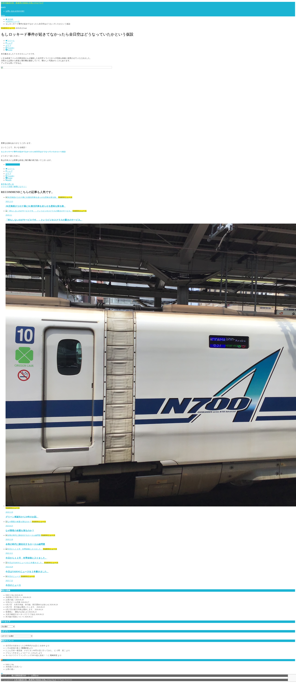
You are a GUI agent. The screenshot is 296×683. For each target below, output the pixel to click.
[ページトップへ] (2, 673)
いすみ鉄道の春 (12, 648)
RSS (4, 660)
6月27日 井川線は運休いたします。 (25, 607)
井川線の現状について (19, 617)
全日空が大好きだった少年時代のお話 (21, 646)
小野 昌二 (61, 650)
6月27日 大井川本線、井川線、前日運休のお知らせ (32, 605)
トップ (3, 676)
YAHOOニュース (13, 164)
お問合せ (35, 676)
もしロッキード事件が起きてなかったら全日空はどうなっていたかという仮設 (33, 152)
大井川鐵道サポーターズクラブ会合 (25, 614)
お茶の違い (15, 600)
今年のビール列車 (17, 602)
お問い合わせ (15, 11)
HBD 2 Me (14, 595)
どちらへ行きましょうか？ (17, 653)
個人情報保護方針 (18, 676)
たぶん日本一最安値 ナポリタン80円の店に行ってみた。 (30, 650)
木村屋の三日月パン (18, 597)
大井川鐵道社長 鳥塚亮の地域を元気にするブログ (22, 3)
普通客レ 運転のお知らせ (21, 612)
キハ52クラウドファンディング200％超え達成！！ (26, 655)
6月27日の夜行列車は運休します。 (24, 609)
